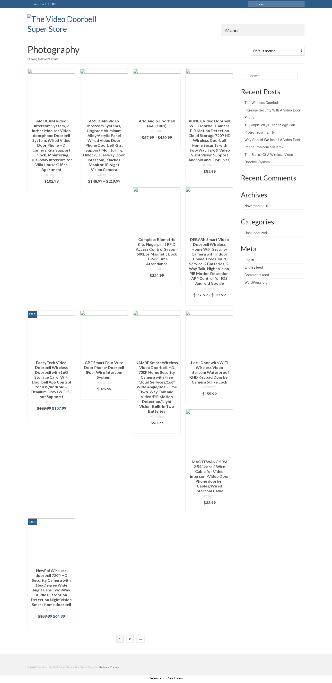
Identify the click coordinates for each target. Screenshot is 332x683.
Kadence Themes (109, 667)
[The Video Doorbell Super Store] (71, 24)
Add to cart (51, 188)
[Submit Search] (251, 4)
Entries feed (254, 267)
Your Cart (44, 4)
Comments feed (257, 274)
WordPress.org (256, 282)
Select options (104, 188)
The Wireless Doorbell (262, 102)
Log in (249, 259)
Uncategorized (256, 232)
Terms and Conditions (166, 678)
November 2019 (257, 205)
